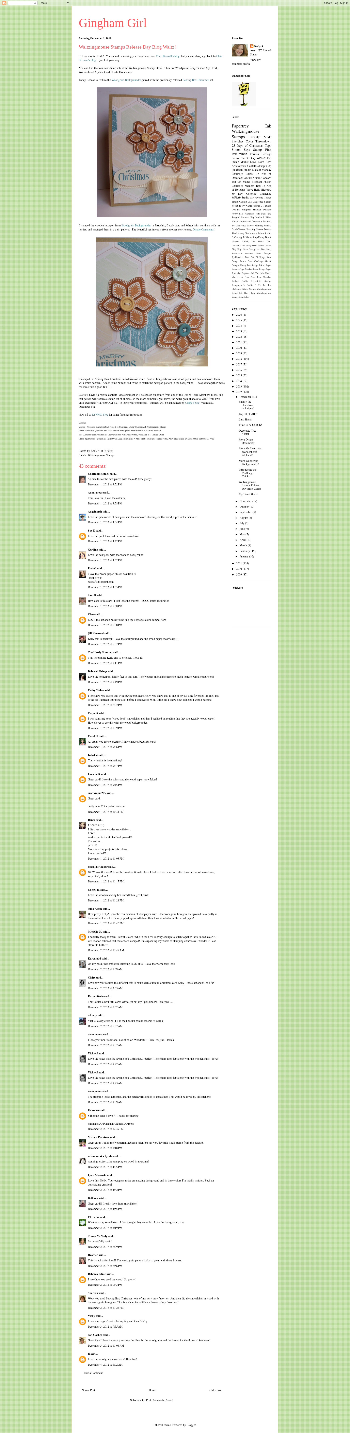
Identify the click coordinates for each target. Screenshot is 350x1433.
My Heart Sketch (248, 494)
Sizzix (235, 201)
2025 (239, 320)
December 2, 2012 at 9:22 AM (105, 1064)
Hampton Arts (252, 213)
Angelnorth (95, 511)
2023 (239, 331)
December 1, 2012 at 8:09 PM (105, 728)
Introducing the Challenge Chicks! (247, 473)
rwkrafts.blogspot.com (101, 582)
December (246, 397)
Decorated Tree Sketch (247, 432)
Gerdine (93, 549)
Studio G (251, 285)
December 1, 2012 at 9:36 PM (105, 747)
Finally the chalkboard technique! (246, 405)
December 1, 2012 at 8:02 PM (105, 705)
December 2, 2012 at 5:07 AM (105, 1026)
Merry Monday (255, 225)
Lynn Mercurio (97, 1175)
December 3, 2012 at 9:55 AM (105, 1326)
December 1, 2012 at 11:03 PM (106, 858)
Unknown (94, 1110)
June (242, 529)
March (244, 545)
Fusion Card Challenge (252, 261)
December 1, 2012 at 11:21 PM (106, 900)
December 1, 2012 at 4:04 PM (105, 522)
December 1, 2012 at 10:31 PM (106, 812)
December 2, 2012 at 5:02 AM (105, 1007)
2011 (239, 563)
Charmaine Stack (98, 473)
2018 (239, 359)
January (244, 556)
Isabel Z (93, 755)
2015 (239, 375)
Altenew (235, 241)
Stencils (245, 217)
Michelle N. (95, 931)
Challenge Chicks (242, 174)
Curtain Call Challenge (251, 201)
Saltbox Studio (240, 280)
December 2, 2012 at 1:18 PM (105, 1148)
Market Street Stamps (255, 269)
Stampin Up (264, 166)
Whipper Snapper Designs (256, 209)
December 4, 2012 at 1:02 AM (105, 1364)
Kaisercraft (237, 253)
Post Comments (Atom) (159, 1400)
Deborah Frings (97, 671)
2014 (239, 381)
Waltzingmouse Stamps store (145, 68)
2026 (239, 314)
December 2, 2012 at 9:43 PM (105, 1285)
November (246, 501)
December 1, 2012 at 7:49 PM (105, 682)
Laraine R (94, 774)
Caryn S (93, 713)
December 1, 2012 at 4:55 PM (105, 587)
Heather (93, 1255)
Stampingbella (238, 285)
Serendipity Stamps (261, 280)
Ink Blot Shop (264, 249)
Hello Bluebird (262, 189)
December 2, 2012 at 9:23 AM (105, 1083)
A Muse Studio (263, 233)
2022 (239, 337)
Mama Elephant (252, 182)
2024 (239, 326)
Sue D (91, 530)
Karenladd (94, 958)
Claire (91, 977)
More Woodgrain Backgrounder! (249, 462)
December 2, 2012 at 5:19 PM (105, 1228)
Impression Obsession (251, 221)
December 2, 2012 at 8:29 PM (105, 1247)
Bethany (93, 1198)
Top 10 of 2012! (248, 414)
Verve (249, 189)
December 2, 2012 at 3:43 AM (105, 988)
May (242, 534)
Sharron (93, 1293)
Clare (91, 614)
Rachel (92, 568)
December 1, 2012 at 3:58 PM (105, 503)
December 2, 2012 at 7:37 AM (105, 1045)
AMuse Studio (252, 178)
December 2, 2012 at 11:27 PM (106, 1308)
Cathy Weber (96, 690)
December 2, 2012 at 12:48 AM (106, 950)
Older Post (215, 1390)
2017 (239, 364)
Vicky (91, 1316)
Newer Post (88, 1390)
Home (152, 1390)
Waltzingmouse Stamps (101, 455)
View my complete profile (246, 62)
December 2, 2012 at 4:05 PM (105, 1167)
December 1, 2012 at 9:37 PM (105, 766)
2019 (239, 353)
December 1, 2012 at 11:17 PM (106, 881)
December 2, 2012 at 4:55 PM (105, 1209)
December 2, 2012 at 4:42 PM (105, 1190)
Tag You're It (258, 217)
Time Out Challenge (255, 257)
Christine (93, 1217)
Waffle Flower (252, 205)
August (244, 518)
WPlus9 (261, 158)
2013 (239, 386)
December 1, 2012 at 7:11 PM (105, 663)
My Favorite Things (260, 197)
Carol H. (93, 736)
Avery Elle (237, 213)
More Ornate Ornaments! (247, 441)
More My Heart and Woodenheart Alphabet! (250, 451)
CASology (237, 237)
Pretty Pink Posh (246, 276)
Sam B (92, 595)
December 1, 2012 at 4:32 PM (105, 560)
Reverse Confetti (246, 166)
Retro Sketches (263, 276)
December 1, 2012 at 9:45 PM (105, 785)
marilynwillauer (98, 866)
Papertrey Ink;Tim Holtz (253, 273)
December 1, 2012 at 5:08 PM (105, 606)
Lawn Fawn (257, 162)
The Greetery (248, 158)
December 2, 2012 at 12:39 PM (106, 1129)
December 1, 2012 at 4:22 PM (105, 541)
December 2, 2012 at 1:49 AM (105, 969)
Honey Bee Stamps (249, 265)
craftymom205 (97, 793)
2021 (239, 342)
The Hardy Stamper (100, 652)
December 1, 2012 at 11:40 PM (106, 923)
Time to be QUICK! (250, 425)
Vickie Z (93, 1053)
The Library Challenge (243, 233)
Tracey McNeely (97, 1236)
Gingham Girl (113, 23)
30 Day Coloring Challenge (251, 193)
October (245, 506)
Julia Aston (95, 909)
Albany (92, 1015)
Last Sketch (245, 419)
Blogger (191, 1425)
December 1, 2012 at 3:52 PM (105, 484)
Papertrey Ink (251, 126)
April (243, 540)
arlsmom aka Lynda (100, 1156)
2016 (239, 370)
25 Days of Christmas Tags (251, 145)
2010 (239, 569)
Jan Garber (95, 1335)
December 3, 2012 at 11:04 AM (106, 1345)
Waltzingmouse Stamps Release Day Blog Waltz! (250, 485)
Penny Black (264, 237)
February (245, 551)
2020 (239, 348)
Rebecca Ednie (97, 1274)
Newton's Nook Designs (258, 253)
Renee (91, 820)
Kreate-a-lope (238, 269)
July (242, 523)
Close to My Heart (248, 245)
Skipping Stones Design (258, 229)
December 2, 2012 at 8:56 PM (105, 1266)
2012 (239, 392)
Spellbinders (237, 257)
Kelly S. (259, 46)
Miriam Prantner (98, 1137)
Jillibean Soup (250, 237)
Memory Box (253, 186)
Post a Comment (93, 1373)
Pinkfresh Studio (241, 170)
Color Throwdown (258, 141)
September (246, 512)
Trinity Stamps (249, 288)
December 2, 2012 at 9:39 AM (105, 1102)
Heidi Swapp (249, 249)
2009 (239, 574)
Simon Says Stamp (247, 149)
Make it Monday (261, 170)
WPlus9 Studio (240, 197)
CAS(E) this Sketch (253, 241)
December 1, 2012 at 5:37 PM (105, 644)
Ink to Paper (265, 265)
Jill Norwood (96, 633)
